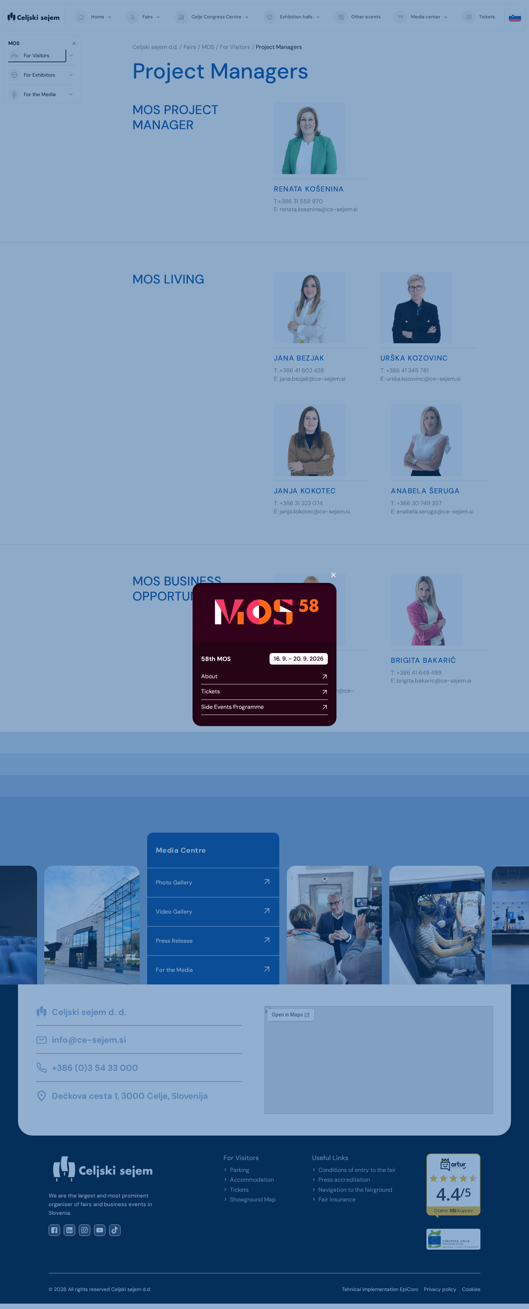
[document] (264, 654)
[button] (333, 575)
